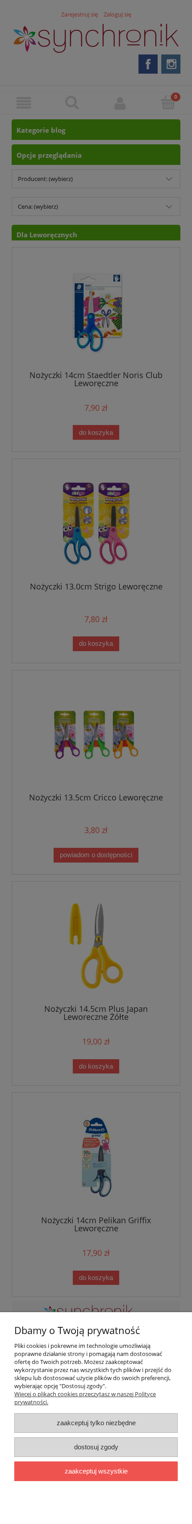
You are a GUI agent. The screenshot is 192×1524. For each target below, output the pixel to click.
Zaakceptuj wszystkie (96, 1471)
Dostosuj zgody (96, 1447)
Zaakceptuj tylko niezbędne (96, 1423)
